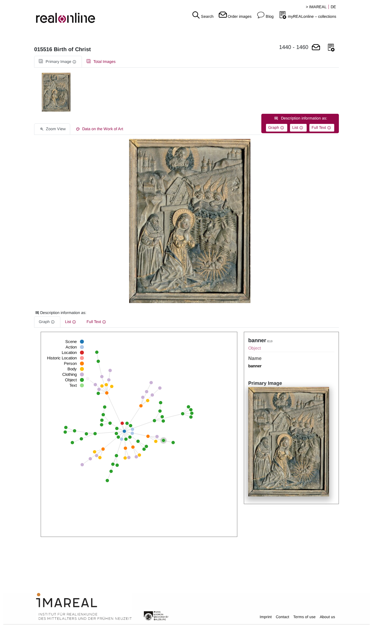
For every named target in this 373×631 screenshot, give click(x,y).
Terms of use (304, 617)
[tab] (58, 62)
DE (333, 7)
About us (327, 617)
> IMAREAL (316, 7)
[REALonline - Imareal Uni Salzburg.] (62, 13)
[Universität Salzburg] (156, 615)
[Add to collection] (331, 48)
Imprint (266, 617)
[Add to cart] (316, 48)
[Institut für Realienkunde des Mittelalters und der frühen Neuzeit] (84, 606)
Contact (282, 617)
